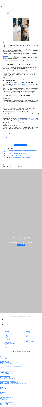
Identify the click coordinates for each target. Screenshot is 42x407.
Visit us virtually (21, 244)
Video (18, 160)
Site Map (6, 336)
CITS (1, 367)
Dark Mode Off (21, 350)
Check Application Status (30, 339)
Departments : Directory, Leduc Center (7, 402)
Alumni (1, 356)
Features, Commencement (5, 377)
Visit (26, 336)
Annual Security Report (9, 334)
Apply (27, 335)
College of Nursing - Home (5, 376)
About (8, 8)
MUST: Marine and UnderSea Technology (8, 404)
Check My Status (32, 1)
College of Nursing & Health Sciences (7, 374)
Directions (7, 331)
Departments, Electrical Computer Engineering (9, 382)
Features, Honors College (5, 396)
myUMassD (39, 1)
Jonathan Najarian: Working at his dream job (17, 155)
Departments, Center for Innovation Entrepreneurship (10, 366)
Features (14, 160)
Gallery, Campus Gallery (4, 360)
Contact (6, 337)
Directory (25, 1)
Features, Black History (4, 358)
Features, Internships (4, 398)
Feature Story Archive (11, 11)
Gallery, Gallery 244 (3, 392)
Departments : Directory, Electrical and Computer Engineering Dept (13, 383)
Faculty (1, 387)
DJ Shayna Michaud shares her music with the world (19, 153)
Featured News (3, 388)
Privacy (6, 335)
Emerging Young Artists (4, 384)
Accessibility (28, 340)
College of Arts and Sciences (5, 369)
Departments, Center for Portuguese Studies (8, 362)
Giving (1, 393)
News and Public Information (5, 405)
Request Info (28, 337)
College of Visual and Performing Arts (7, 378)
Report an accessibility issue (31, 341)
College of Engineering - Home (6, 373)
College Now (2, 368)
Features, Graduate (3, 394)
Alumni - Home (3, 355)
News (11, 160)
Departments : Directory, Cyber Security (7, 381)
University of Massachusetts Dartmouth (20, 314)
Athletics (1, 357)
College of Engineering (10, 108)
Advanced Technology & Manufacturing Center (24, 119)
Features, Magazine (4, 403)
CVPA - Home (2, 379)
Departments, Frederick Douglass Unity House (9, 391)
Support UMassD (18, 1)
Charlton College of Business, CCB (6, 365)
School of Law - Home (4, 399)
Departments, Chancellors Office (6, 363)
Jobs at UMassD (8, 332)
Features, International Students (6, 397)
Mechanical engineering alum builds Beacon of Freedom (19, 157)
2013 (8, 13)
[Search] (40, 3)
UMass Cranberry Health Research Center (22, 84)
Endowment (2, 386)
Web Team (7, 137)
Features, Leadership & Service (6, 401)
